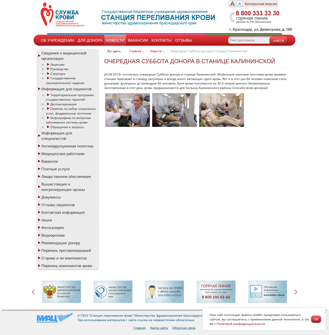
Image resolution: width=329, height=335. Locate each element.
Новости (115, 40)
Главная (140, 327)
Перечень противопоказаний (66, 250)
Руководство (59, 69)
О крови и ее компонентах (64, 258)
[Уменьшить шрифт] (240, 4)
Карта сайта (159, 327)
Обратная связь (184, 327)
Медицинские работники (63, 153)
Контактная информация (63, 212)
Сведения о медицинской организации (63, 55)
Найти (278, 40)
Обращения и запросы (67, 127)
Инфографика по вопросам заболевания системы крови (68, 119)
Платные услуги (55, 168)
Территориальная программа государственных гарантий (70, 97)
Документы (51, 197)
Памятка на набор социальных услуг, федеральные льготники (71, 110)
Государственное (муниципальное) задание (65, 80)
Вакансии (138, 40)
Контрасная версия (261, 3)
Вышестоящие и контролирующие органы (63, 186)
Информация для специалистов (56, 135)
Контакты (162, 40)
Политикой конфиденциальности (241, 323)
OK (316, 319)
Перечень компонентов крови (66, 265)
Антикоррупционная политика (67, 146)
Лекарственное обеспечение (66, 176)
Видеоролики (53, 235)
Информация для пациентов (66, 88)
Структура (57, 73)
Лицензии (57, 64)
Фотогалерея (52, 227)
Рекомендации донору (60, 242)
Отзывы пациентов (58, 204)
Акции (46, 220)
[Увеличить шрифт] (232, 4)
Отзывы (183, 40)
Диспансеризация (63, 104)
